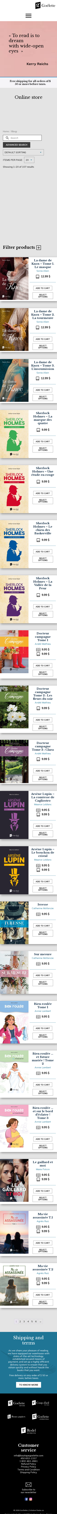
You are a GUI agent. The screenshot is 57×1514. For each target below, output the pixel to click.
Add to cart (43, 288)
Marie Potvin (43, 1169)
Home (6, 131)
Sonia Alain (43, 270)
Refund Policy (28, 1463)
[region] (28, 1490)
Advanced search (16, 145)
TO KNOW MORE (28, 1384)
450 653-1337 (28, 1458)
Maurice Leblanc (43, 804)
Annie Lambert (43, 1010)
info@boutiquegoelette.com (28, 1455)
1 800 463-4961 (28, 1461)
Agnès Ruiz (43, 1221)
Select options (43, 295)
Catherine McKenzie (43, 908)
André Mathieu (43, 643)
